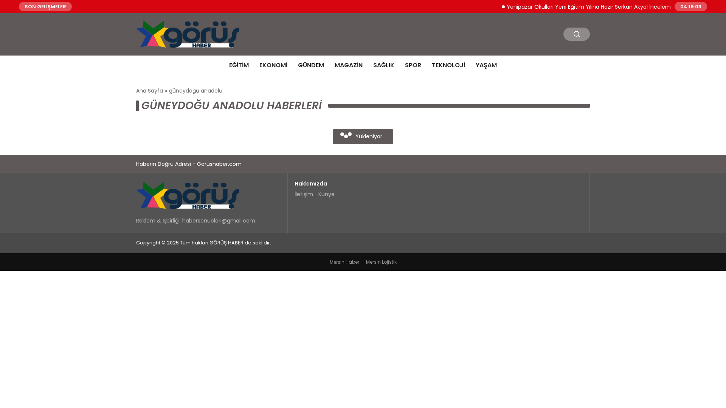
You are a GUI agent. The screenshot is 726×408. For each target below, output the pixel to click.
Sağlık (383, 65)
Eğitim (239, 65)
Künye (326, 194)
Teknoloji (448, 65)
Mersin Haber (344, 262)
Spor (413, 65)
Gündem (311, 65)
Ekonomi (273, 65)
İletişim (304, 194)
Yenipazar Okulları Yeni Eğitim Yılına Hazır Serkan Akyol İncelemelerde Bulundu (602, 6)
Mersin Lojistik (381, 262)
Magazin (349, 65)
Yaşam (486, 65)
